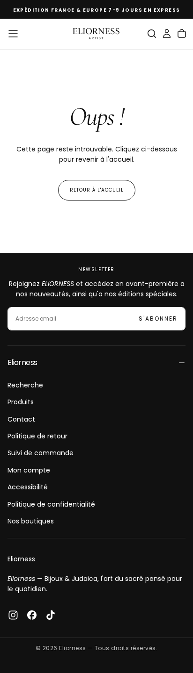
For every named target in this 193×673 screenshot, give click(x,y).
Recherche (25, 385)
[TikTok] (50, 615)
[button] (13, 33)
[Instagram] (13, 615)
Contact (21, 419)
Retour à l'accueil (97, 189)
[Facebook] (31, 615)
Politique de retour (37, 436)
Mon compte (28, 470)
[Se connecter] (166, 33)
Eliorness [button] (22, 362)
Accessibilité (27, 487)
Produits (20, 402)
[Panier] (181, 33)
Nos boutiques (30, 521)
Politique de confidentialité (51, 504)
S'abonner (158, 318)
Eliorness (21, 559)
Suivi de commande (40, 453)
